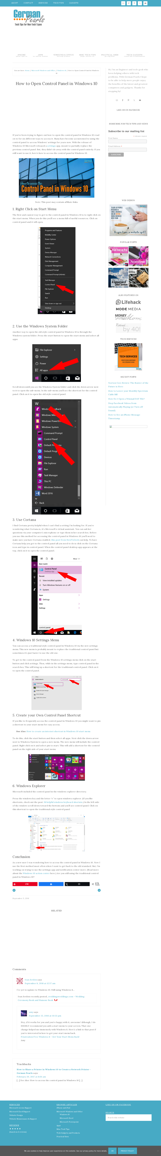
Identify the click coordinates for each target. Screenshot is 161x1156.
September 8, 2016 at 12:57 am (40, 983)
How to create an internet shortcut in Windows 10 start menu (58, 731)
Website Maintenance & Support (23, 1119)
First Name (113, 138)
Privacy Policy (127, 1151)
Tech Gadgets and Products (68, 1133)
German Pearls (29, 17)
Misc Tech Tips (63, 1129)
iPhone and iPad (63, 1108)
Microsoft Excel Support (19, 1112)
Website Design (16, 1115)
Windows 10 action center (36, 873)
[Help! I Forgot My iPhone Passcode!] (139, 278)
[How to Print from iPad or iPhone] (118, 256)
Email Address (115, 146)
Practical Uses (63, 1137)
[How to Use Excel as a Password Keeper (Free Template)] (139, 256)
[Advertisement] (102, 29)
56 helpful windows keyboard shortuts (63, 802)
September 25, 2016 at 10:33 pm (45, 1015)
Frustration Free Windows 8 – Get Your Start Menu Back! (50, 1037)
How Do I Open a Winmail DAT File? (126, 399)
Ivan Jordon (31, 979)
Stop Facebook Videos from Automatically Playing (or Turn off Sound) (125, 407)
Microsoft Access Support (20, 1108)
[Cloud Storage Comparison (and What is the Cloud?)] (118, 278)
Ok (112, 1151)
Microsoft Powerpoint (69, 1122)
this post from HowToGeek (65, 540)
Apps (59, 1126)
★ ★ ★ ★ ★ (18, 1130)
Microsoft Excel (66, 1118)
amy (31, 1012)
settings (51, 146)
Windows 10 (65, 1114)
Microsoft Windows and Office (70, 1112)
